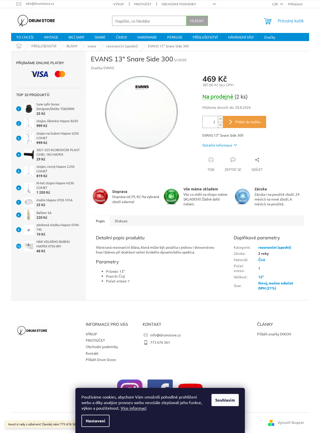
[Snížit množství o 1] (220, 125)
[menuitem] (25, 37)
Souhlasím (225, 400)
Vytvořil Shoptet (291, 422)
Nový (262, 283)
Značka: (102, 67)
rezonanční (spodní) (274, 247)
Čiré (261, 259)
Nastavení (95, 420)
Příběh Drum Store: (101, 359)
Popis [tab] (100, 221)
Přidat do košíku (248, 122)
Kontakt (92, 353)
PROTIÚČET (142, 4)
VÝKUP (118, 4)
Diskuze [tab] (121, 221)
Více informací (133, 407)
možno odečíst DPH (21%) (275, 285)
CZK (275, 4)
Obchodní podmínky (178, 4)
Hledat (197, 21)
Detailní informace (217, 145)
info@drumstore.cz (165, 335)
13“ (261, 277)
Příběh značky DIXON (274, 334)
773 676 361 (160, 342)
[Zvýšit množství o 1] (220, 119)
